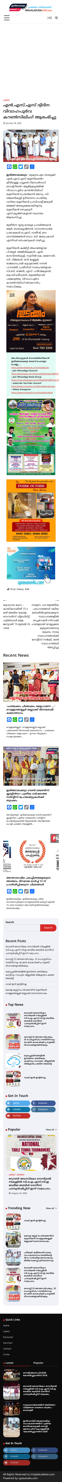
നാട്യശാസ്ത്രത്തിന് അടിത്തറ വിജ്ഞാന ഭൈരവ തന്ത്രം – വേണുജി (39, 1408)
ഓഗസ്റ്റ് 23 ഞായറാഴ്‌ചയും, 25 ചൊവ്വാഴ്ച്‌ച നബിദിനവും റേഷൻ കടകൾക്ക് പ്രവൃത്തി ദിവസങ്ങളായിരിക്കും (29, 962)
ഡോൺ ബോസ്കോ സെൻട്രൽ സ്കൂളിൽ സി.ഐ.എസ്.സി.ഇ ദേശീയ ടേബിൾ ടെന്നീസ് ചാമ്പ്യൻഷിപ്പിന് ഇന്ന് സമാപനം (30, 950)
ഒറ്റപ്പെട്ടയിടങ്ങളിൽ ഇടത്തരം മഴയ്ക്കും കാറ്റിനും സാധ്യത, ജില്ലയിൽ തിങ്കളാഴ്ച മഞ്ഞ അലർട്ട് (30, 975)
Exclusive (8, 1337)
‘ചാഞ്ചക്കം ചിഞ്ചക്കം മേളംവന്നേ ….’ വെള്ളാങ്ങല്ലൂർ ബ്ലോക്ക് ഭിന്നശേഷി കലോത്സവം (30, 710)
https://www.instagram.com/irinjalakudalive (32, 393)
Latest (6, 100)
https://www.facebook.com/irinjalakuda (30, 368)
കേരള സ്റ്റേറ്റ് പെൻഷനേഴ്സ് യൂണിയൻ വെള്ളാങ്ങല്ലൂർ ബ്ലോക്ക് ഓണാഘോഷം (39, 1239)
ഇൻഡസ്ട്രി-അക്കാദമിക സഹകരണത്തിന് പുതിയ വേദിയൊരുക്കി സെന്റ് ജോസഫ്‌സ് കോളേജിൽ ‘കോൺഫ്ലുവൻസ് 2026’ (37, 1426)
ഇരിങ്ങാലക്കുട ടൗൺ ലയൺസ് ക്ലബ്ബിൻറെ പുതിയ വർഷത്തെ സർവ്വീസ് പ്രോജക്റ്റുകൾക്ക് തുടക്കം (27, 795)
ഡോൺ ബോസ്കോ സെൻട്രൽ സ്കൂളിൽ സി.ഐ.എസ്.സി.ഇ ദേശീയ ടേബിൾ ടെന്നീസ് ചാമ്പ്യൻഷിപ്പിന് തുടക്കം (40, 1390)
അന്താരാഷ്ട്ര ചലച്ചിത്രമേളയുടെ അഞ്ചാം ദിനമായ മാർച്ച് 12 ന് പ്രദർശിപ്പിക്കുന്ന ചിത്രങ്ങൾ (28, 881)
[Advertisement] (31, 57)
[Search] (56, 17)
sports (20, 1175)
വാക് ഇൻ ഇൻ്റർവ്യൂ (16, 984)
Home (6, 1325)
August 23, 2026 (19, 1193)
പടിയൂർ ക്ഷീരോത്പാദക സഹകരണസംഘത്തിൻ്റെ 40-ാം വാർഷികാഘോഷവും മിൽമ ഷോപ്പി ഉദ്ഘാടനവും (39, 1256)
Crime (6, 1354)
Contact (7, 1349)
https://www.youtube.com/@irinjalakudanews (33, 386)
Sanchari (8, 1343)
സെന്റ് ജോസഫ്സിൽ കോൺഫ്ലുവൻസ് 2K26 (35, 1374)
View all (50, 1130)
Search (10, 922)
